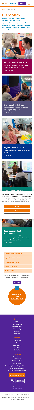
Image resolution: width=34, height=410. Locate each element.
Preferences (17, 214)
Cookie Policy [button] (23, 200)
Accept (17, 206)
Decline (17, 210)
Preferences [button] (28, 201)
